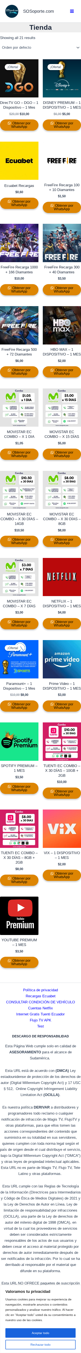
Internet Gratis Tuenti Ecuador (40, 1014)
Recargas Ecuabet (41, 996)
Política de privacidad (40, 990)
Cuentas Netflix (40, 1008)
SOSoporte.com (38, 11)
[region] (40, 1319)
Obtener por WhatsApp (21, 124)
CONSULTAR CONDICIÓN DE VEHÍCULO (40, 1002)
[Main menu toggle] (72, 11)
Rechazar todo (40, 1344)
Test (40, 1026)
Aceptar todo (40, 1333)
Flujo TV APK (40, 1020)
